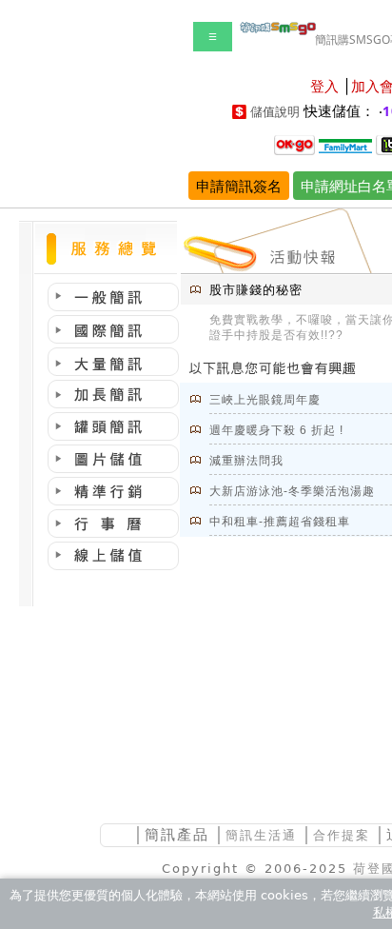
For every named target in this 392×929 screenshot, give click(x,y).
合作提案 (341, 835)
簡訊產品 (177, 834)
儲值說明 (275, 112)
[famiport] (345, 143)
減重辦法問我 (246, 460)
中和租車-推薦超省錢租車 (279, 521)
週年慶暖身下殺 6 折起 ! (276, 430)
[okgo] (294, 143)
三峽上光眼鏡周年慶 (265, 399)
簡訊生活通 (261, 835)
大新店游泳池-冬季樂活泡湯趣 (292, 491)
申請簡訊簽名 (239, 185)
